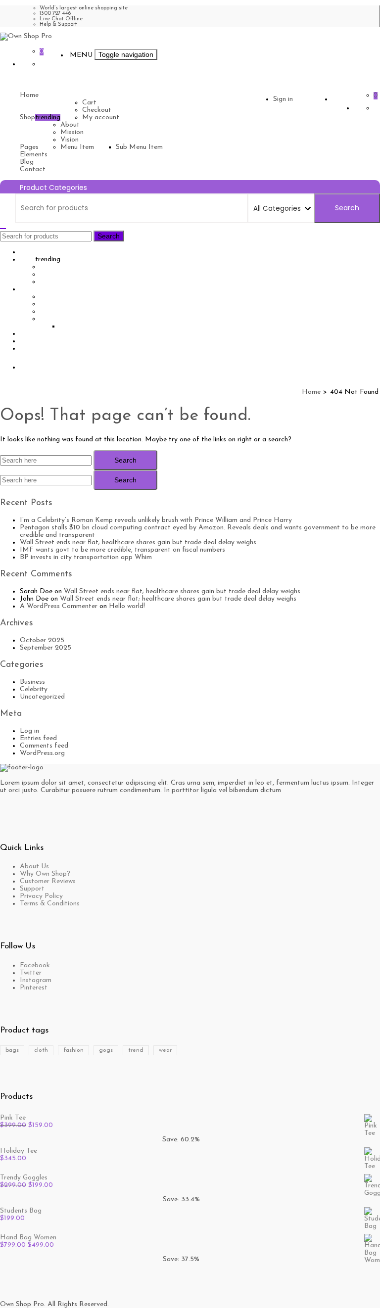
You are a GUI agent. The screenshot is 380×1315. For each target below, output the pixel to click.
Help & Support (58, 24)
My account (100, 117)
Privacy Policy (41, 896)
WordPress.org (42, 753)
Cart (89, 102)
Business (32, 682)
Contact (33, 169)
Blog (27, 162)
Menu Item (77, 147)
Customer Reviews (48, 881)
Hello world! (127, 606)
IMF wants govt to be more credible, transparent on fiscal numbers (122, 550)
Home (29, 95)
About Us (34, 866)
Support (32, 888)
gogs (106, 1050)
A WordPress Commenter (58, 606)
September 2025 (45, 648)
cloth (41, 1050)
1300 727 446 (55, 13)
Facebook (35, 965)
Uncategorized (42, 697)
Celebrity (34, 689)
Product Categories (53, 187)
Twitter (31, 973)
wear (165, 1050)
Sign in (283, 99)
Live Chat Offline (61, 19)
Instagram (35, 980)
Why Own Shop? (45, 874)
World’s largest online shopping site (84, 8)
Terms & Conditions (50, 903)
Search (347, 208)
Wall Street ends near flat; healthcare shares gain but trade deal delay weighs (138, 542)
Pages (29, 147)
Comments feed (44, 746)
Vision (69, 139)
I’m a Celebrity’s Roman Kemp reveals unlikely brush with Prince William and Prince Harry (156, 520)
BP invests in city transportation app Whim (86, 557)
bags (12, 1050)
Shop (27, 117)
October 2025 (42, 640)
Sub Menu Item (139, 147)
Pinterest (34, 987)
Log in (29, 731)
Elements (34, 154)
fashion (73, 1050)
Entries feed (38, 738)
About (70, 125)
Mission (72, 132)
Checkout (96, 110)
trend (135, 1050)
